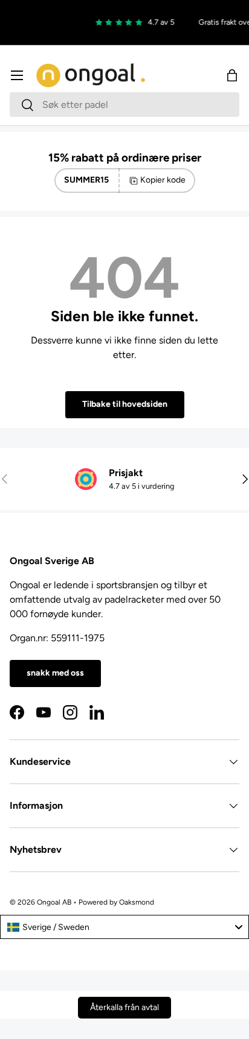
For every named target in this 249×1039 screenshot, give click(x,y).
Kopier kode (163, 180)
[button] (232, 75)
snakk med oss (55, 673)
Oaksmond (136, 902)
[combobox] (124, 104)
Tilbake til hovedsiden (124, 404)
